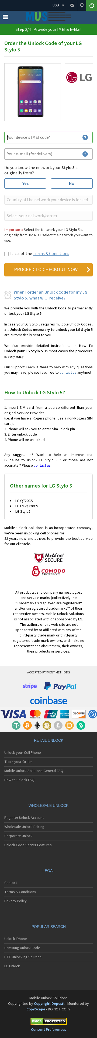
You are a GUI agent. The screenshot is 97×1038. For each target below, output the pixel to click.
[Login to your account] (91, 5)
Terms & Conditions (51, 254)
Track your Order (18, 762)
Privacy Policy (15, 901)
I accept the (39, 254)
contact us (68, 372)
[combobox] (48, 199)
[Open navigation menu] (5, 18)
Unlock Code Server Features (28, 845)
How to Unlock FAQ (19, 780)
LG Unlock (12, 966)
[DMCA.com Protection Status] (48, 1022)
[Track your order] (81, 5)
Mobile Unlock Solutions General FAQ (33, 771)
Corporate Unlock (18, 836)
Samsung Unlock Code (22, 948)
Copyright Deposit (49, 1003)
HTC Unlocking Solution (22, 957)
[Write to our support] (72, 5)
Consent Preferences (48, 1029)
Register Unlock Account (24, 817)
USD (56, 5)
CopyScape (35, 1009)
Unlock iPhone (15, 939)
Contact (10, 883)
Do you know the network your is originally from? (41, 170)
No (71, 183)
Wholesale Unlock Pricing (24, 827)
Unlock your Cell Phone (22, 752)
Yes (25, 183)
